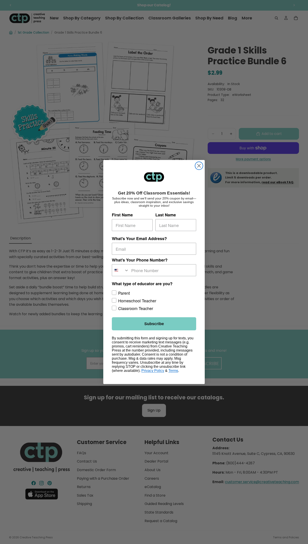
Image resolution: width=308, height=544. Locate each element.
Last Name (165, 215)
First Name (122, 215)
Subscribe (154, 324)
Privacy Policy (152, 371)
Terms (173, 371)
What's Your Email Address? (139, 238)
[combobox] (120, 270)
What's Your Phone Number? (140, 260)
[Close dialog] (199, 166)
